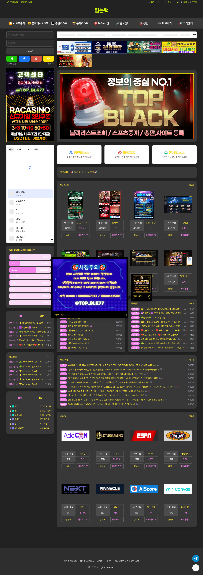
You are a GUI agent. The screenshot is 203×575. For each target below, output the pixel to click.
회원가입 (186, 2)
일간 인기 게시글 (26, 2)
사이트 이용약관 (70, 561)
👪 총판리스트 (59, 23)
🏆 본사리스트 (80, 23)
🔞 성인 (143, 23)
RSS (109, 561)
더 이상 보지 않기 (58, 315)
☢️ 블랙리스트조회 (38, 23)
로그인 (194, 2)
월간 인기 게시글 (12, 2)
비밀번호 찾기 (11, 64)
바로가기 (81, 235)
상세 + (68, 235)
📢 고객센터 (186, 23)
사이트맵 (100, 561)
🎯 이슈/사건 (101, 23)
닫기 (125, 315)
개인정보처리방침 (87, 561)
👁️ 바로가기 (165, 23)
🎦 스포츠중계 (17, 23)
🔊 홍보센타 (122, 23)
